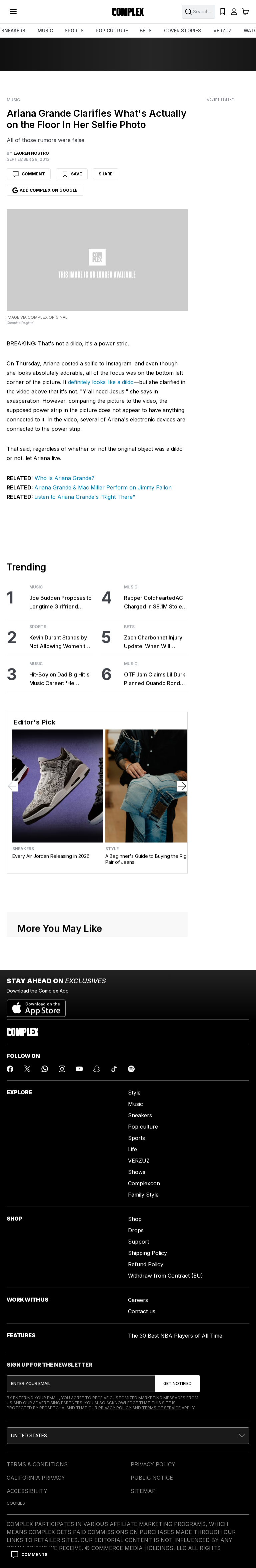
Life (132, 1149)
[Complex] (128, 12)
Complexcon (144, 1183)
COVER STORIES (182, 30)
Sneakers (23, 849)
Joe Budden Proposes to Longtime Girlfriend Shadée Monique (60, 602)
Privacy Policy (114, 1407)
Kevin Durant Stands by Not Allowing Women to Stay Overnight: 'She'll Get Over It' (59, 642)
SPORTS (74, 30)
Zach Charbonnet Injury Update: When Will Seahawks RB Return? (153, 642)
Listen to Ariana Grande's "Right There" (84, 496)
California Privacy (36, 1477)
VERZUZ (222, 30)
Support (138, 1241)
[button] (128, 1435)
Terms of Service (161, 1407)
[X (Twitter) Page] (27, 1069)
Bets (129, 626)
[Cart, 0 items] (245, 12)
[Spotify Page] (131, 1069)
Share (106, 173)
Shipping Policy (147, 1253)
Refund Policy (145, 1264)
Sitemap (143, 1491)
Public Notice (152, 1477)
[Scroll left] (12, 786)
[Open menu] (13, 11)
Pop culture (143, 1126)
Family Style (143, 1194)
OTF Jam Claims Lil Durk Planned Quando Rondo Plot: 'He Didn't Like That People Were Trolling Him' (155, 679)
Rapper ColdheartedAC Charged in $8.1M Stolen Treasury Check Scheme (155, 602)
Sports (37, 626)
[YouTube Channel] (79, 1069)
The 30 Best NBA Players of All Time (175, 1335)
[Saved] (223, 11)
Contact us (141, 1311)
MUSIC (45, 30)
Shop (135, 1219)
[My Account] (234, 12)
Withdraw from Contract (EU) (165, 1275)
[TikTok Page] (114, 1069)
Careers (138, 1300)
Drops (136, 1230)
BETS (146, 30)
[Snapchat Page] (96, 1069)
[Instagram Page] (62, 1069)
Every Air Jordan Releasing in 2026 (51, 856)
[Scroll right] (182, 786)
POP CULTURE (112, 30)
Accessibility (27, 1491)
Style (112, 849)
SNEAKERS (13, 30)
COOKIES (16, 1503)
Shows (136, 1172)
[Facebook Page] (10, 1069)
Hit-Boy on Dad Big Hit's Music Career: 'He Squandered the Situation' (59, 679)
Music (13, 100)
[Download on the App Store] (36, 1006)
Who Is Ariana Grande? (63, 478)
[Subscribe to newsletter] (177, 1383)
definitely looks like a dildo (100, 382)
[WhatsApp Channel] (44, 1069)
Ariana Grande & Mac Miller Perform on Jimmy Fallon (103, 487)
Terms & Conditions (37, 1464)
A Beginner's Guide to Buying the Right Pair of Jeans (148, 859)
